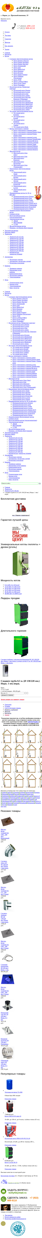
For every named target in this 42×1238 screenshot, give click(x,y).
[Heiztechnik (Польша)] (28, 792)
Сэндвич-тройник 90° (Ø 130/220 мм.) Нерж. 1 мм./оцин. (4, 918)
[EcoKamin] (15, 792)
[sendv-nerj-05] (5, 677)
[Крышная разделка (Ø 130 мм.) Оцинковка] (7, 1037)
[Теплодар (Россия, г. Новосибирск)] (15, 803)
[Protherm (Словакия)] (19, 796)
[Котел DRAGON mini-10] (10, 1113)
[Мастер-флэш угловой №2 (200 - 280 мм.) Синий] (7, 985)
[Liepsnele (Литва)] (22, 794)
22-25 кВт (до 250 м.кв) (12, 590)
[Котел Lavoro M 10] (9, 1159)
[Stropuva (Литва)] (36, 796)
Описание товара (10, 1099)
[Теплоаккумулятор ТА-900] (9, 1090)
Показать (4, 20)
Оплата (7, 32)
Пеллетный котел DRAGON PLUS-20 (17, 1138)
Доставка (8, 35)
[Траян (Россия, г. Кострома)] (3, 805)
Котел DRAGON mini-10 (13, 1116)
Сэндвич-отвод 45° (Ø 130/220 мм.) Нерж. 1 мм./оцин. (4, 864)
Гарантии (8, 39)
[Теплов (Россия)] (3, 803)
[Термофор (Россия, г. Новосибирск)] (37, 803)
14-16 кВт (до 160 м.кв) (12, 586)
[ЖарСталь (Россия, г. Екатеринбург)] (3, 799)
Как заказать (9, 46)
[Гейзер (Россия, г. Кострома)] (31, 798)
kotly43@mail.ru (33, 722)
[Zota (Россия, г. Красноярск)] (27, 798)
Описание (8, 704)
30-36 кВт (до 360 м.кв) (12, 592)
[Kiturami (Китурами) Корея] (4, 794)
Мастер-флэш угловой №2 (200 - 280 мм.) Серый (5, 944)
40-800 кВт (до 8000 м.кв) (13, 593)
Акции (7, 49)
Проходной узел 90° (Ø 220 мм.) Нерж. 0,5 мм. (4, 1016)
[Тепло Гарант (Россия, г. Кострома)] (37, 801)
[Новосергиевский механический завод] (35, 799)
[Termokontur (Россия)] (5, 798)
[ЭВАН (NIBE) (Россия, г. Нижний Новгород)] (14, 805)
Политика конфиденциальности (15, 1219)
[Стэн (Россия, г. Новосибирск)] (32, 801)
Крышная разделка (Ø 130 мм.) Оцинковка (5, 1041)
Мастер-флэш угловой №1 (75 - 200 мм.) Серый (5, 890)
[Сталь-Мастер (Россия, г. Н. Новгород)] (26, 801)
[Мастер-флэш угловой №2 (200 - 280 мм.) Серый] (7, 939)
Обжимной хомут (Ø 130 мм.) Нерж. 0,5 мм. (4, 1064)
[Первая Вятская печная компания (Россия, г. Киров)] (12, 801)
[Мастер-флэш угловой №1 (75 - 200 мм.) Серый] (7, 885)
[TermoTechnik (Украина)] (14, 798)
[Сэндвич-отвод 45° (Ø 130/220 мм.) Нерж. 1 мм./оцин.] (9, 859)
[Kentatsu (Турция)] (36, 792)
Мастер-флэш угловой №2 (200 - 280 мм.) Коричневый (5, 834)
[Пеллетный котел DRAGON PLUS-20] (11, 1137)
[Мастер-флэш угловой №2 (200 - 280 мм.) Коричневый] (7, 828)
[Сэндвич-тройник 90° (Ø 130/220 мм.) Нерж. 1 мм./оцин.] (7, 911)
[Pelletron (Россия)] (12, 796)
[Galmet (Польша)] (21, 792)
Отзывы (7, 706)
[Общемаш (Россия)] (6, 801)
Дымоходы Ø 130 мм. (12, 491)
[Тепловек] (9, 803)
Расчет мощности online (13, 1217)
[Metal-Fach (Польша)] (29, 794)
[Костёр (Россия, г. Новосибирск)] (18, 799)
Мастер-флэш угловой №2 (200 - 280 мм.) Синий (5, 990)
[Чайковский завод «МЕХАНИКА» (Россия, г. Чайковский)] (9, 805)
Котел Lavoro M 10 (11, 1162)
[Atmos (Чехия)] (8, 792)
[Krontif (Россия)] (10, 794)
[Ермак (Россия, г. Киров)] (37, 798)
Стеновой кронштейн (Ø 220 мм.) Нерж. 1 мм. (5, 967)
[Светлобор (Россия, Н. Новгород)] (18, 801)
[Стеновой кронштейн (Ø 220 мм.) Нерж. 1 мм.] (7, 963)
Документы (8, 1215)
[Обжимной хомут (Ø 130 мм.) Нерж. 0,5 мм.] (7, 1059)
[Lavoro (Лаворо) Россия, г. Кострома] (16, 794)
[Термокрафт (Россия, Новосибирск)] (22, 803)
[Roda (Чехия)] (25, 796)
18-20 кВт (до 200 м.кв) (12, 588)
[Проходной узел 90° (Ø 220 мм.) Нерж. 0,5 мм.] (7, 1011)
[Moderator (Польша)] (5, 796)
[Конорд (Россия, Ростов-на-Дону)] (10, 799)
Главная (7, 487)
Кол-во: (3, 693)
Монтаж (7, 42)
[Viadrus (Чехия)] (22, 798)
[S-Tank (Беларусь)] (29, 796)
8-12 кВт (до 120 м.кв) (12, 585)
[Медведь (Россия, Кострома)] (24, 799)
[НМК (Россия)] (30, 799)
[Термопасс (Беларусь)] (30, 803)
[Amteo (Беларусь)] (3, 792)
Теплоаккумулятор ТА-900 (13, 1092)
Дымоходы (8, 489)
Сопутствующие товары (13, 708)
